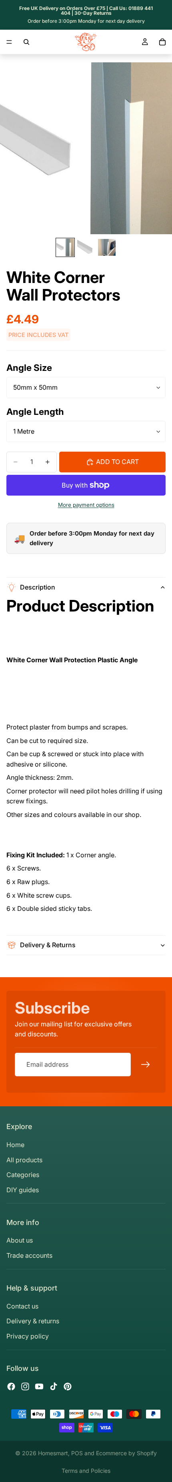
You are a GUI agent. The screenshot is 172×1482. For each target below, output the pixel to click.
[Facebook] (11, 1386)
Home (15, 1145)
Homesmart (53, 1453)
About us (19, 1240)
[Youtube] (39, 1386)
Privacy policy (27, 1336)
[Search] (26, 42)
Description (37, 587)
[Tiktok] (53, 1386)
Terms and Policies (86, 1470)
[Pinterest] (67, 1386)
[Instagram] (25, 1386)
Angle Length (35, 411)
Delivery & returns (32, 1321)
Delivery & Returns (48, 945)
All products (24, 1160)
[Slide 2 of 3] (86, 247)
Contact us (22, 1306)
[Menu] (9, 42)
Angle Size (29, 367)
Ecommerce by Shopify (126, 1453)
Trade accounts (29, 1255)
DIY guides (22, 1190)
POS (77, 1453)
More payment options (86, 505)
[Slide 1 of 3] (65, 247)
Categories (22, 1175)
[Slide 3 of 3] (107, 247)
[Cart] (162, 42)
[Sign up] (145, 1064)
